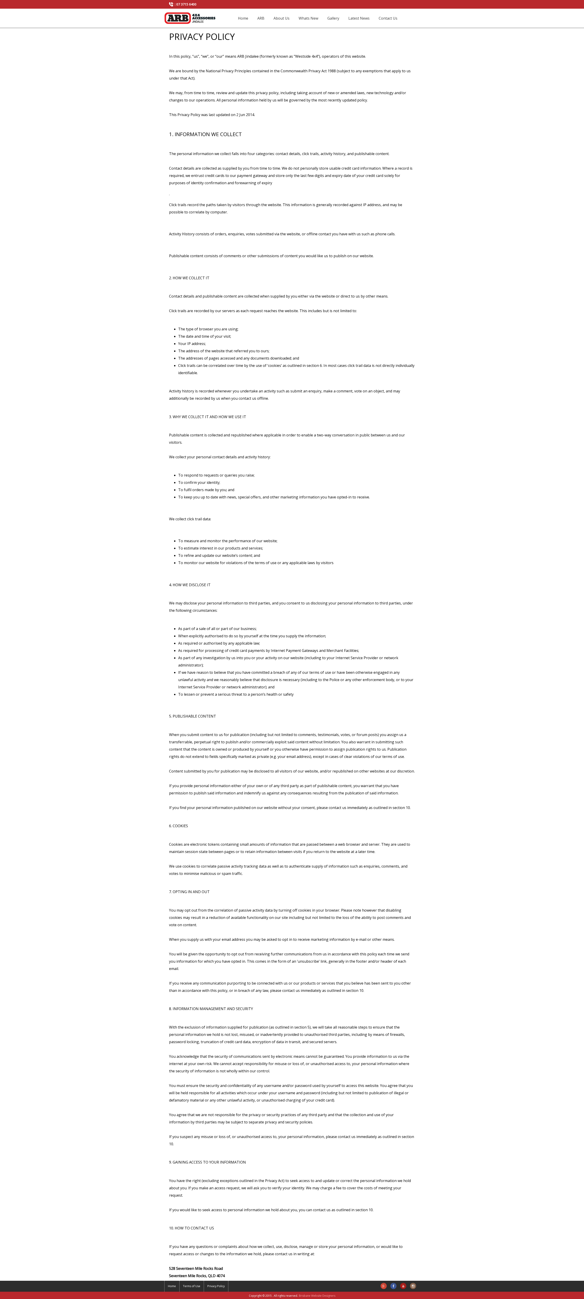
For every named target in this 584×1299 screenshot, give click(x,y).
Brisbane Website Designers (317, 1296)
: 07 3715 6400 (185, 4)
